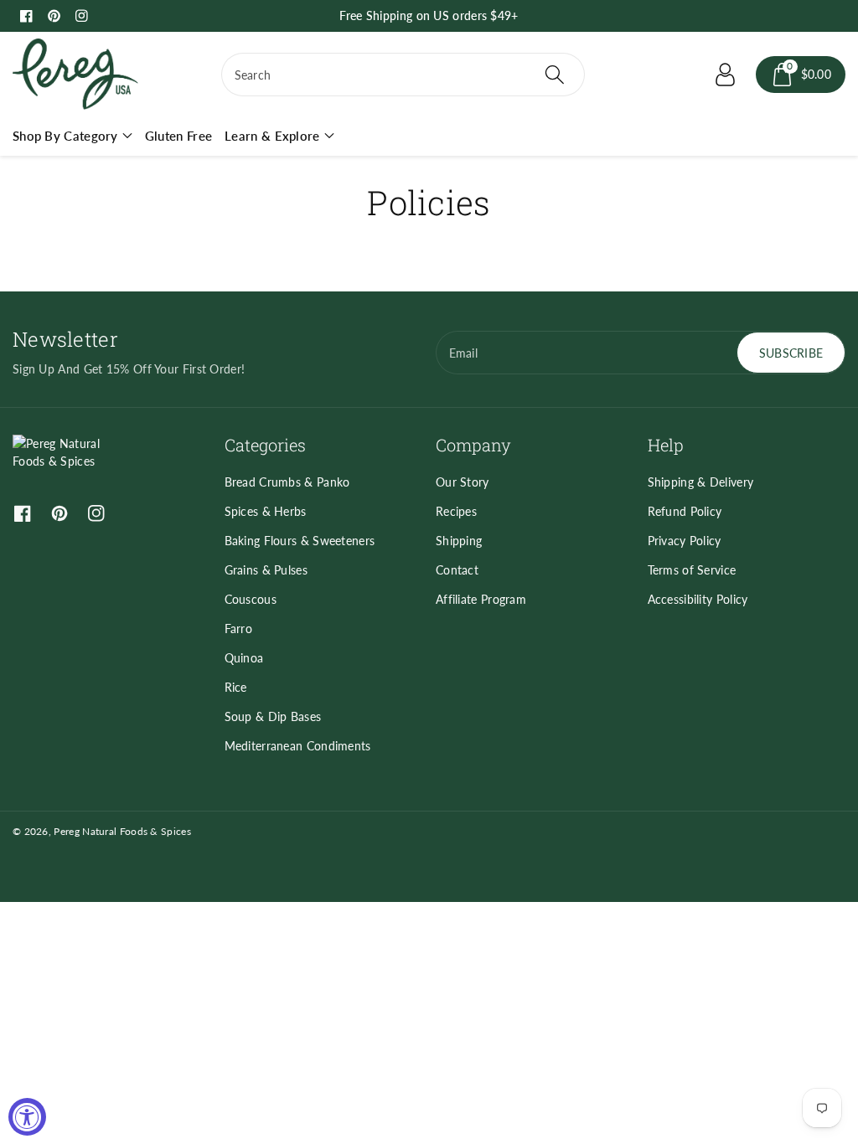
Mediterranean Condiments (298, 746)
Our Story (462, 482)
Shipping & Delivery (701, 482)
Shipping (459, 540)
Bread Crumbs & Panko (287, 482)
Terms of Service (692, 570)
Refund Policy (685, 511)
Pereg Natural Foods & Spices (122, 831)
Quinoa (244, 658)
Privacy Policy (684, 540)
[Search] (554, 74)
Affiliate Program (481, 599)
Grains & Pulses (266, 570)
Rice (236, 687)
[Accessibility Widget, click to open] (27, 1117)
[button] (801, 74)
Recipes (456, 511)
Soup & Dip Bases (273, 716)
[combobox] (403, 74)
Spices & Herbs (266, 511)
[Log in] (725, 74)
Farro (239, 628)
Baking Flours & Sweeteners (300, 540)
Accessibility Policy (698, 599)
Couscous (251, 599)
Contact (457, 570)
